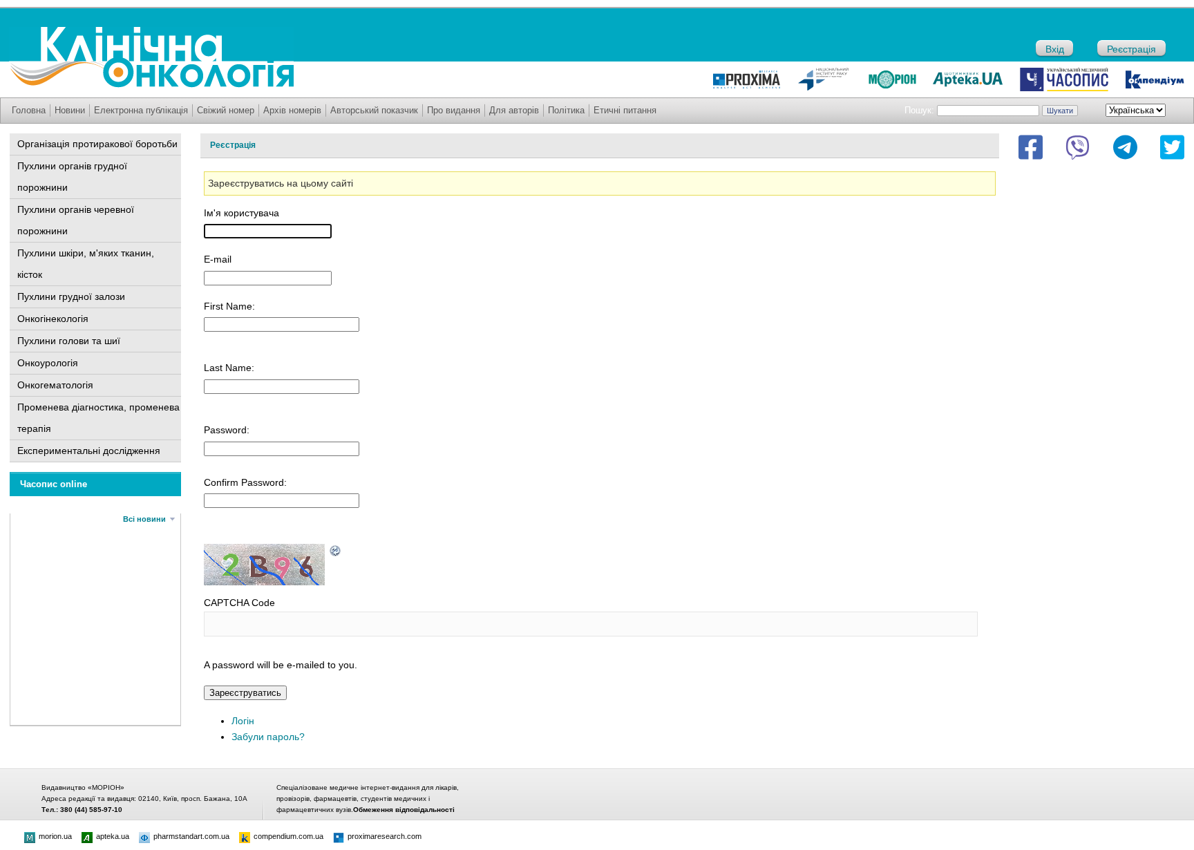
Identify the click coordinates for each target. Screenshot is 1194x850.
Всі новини (144, 519)
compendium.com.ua (288, 836)
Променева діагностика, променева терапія (98, 418)
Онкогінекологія (52, 318)
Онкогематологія (55, 384)
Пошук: (919, 110)
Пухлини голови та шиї (68, 340)
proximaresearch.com (384, 836)
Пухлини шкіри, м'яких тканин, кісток (85, 263)
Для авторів (514, 110)
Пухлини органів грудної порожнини (72, 176)
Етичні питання (625, 110)
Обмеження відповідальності (404, 809)
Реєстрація (1131, 49)
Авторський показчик (374, 110)
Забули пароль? (268, 736)
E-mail (217, 259)
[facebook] (1030, 147)
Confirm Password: (245, 482)
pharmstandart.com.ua (191, 836)
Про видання (453, 110)
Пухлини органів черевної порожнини (75, 220)
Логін (242, 720)
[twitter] (1172, 147)
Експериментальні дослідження (88, 450)
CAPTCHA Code (239, 602)
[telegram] (1125, 147)
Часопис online (53, 484)
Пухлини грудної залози (71, 296)
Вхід (1054, 49)
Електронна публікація (141, 110)
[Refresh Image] (335, 549)
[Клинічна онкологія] (151, 84)
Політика (566, 110)
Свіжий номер (225, 110)
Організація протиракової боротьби (97, 143)
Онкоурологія (47, 362)
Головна (29, 110)
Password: (226, 429)
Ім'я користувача (241, 212)
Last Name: (229, 367)
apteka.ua (112, 836)
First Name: (229, 306)
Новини (70, 110)
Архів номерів (292, 110)
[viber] (1077, 147)
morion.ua (55, 836)
